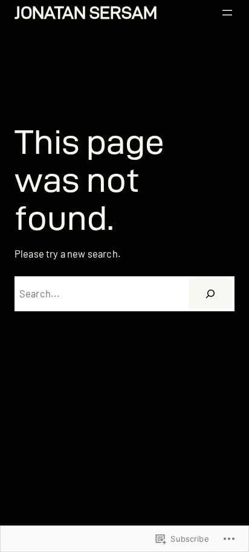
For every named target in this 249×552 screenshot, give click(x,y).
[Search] (210, 294)
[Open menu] (227, 12)
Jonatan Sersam (86, 12)
